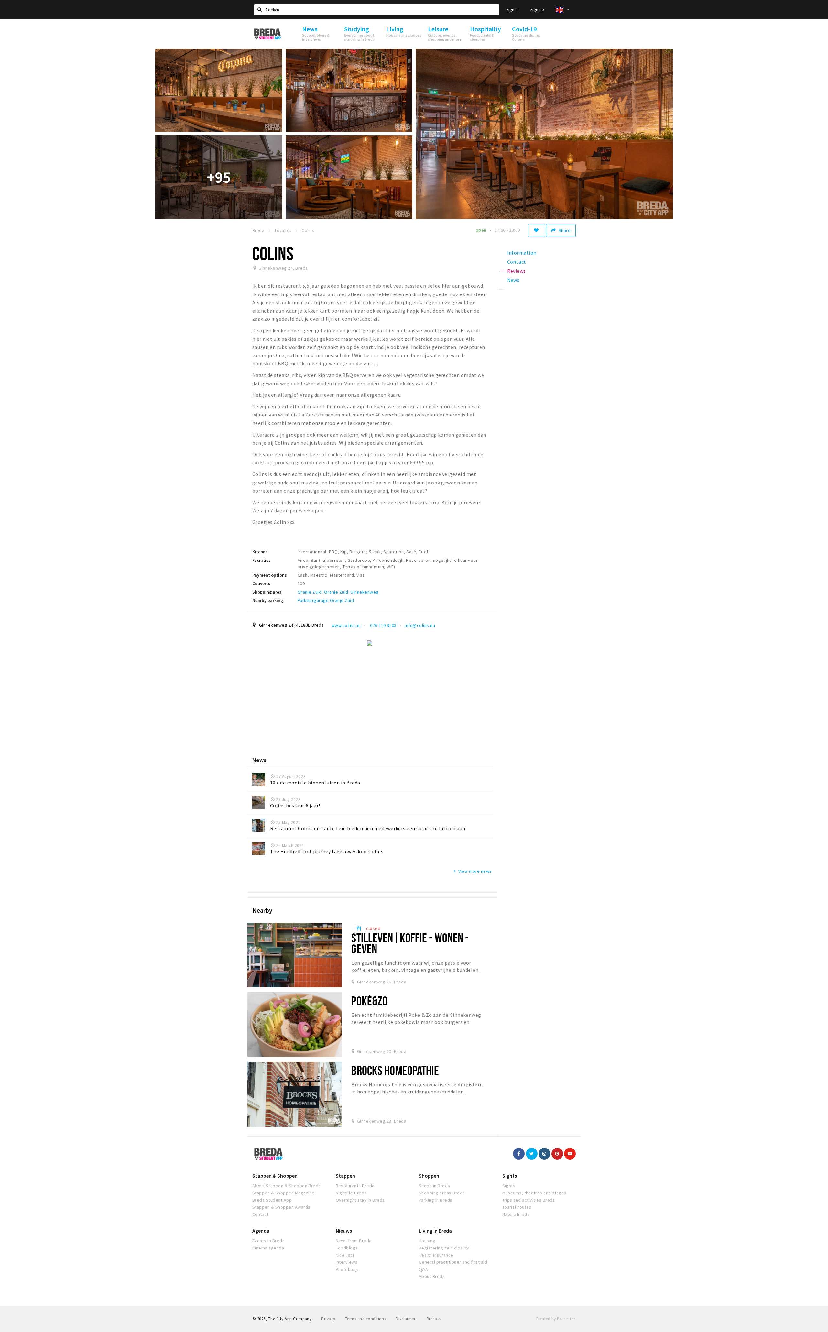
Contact (260, 1214)
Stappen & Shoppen (275, 1175)
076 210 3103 (383, 625)
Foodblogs (347, 1248)
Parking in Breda (435, 1200)
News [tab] (513, 280)
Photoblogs (348, 1269)
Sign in (513, 9)
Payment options (269, 575)
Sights (509, 1175)
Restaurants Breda (355, 1186)
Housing (427, 1241)
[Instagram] (544, 1154)
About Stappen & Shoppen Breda (286, 1186)
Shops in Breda (434, 1186)
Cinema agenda (268, 1248)
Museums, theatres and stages (534, 1193)
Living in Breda (435, 1230)
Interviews (347, 1262)
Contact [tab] (516, 262)
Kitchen (260, 552)
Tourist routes (517, 1207)
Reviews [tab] (516, 271)
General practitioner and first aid (453, 1262)
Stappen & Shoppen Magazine (283, 1193)
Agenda (260, 1230)
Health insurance (436, 1255)
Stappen (345, 1175)
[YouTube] (570, 1154)
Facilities (261, 560)
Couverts (261, 583)
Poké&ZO (369, 1001)
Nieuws (344, 1230)
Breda (432, 1319)
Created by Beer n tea (556, 1319)
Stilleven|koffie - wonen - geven (410, 943)
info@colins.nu (420, 625)
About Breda (432, 1276)
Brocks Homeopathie (395, 1070)
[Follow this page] (536, 230)
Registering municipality (444, 1248)
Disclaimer (405, 1319)
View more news (472, 871)
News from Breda (354, 1241)
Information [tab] (522, 253)
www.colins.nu (346, 625)
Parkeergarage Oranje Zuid (326, 600)
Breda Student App (272, 1200)
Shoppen (429, 1175)
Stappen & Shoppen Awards (281, 1207)
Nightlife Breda (351, 1193)
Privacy (328, 1319)
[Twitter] (532, 1154)
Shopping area (267, 592)
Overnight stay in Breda (360, 1200)
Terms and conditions (365, 1319)
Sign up (537, 9)
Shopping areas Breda (442, 1193)
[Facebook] (519, 1154)
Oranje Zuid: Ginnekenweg (351, 592)
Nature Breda (516, 1214)
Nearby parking (267, 600)
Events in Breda (268, 1241)
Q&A (423, 1269)
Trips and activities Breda (528, 1200)
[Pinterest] (557, 1154)
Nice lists (345, 1255)
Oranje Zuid (309, 592)
